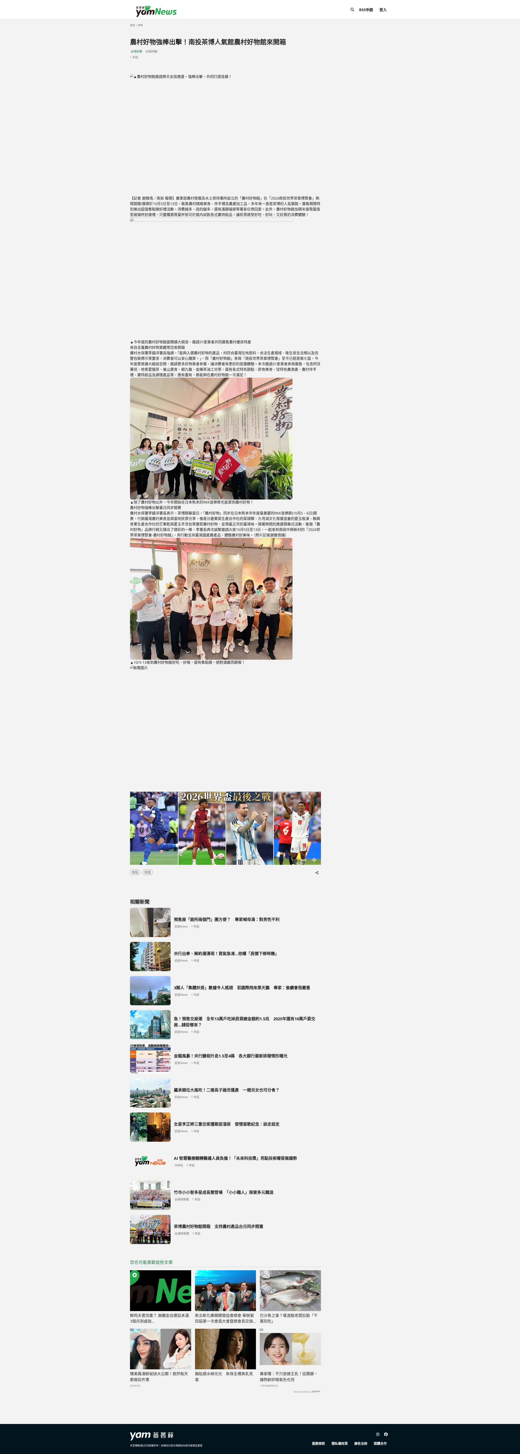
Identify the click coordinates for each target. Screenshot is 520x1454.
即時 (140, 25)
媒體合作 (380, 1443)
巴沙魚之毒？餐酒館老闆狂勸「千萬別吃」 (289, 1318)
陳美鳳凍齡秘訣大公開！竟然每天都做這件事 (159, 1376)
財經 (147, 872)
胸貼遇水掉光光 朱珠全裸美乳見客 (224, 1376)
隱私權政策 (340, 1443)
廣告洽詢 (360, 1443)
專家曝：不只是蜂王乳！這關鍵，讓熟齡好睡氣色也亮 (289, 1376)
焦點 (135, 872)
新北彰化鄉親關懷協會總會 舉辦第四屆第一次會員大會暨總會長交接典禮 (224, 1318)
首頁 (132, 25)
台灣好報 (136, 51)
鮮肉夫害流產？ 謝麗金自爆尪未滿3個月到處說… (159, 1318)
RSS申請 (366, 9)
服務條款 (318, 1443)
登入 (383, 9)
